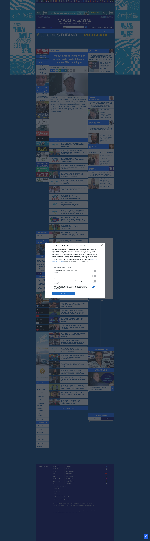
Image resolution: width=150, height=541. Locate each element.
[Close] (102, 245)
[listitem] (75, 267)
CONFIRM (64, 293)
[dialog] (75, 270)
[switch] (94, 271)
